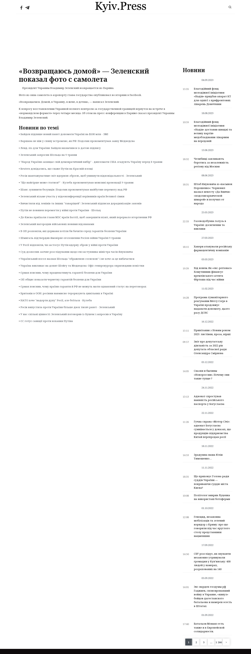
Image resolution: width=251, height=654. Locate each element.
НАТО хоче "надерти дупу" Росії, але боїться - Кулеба (56, 300)
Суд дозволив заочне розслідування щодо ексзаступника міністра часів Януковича (76, 251)
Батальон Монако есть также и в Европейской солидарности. (209, 627)
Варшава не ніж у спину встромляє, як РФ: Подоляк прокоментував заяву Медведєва (77, 141)
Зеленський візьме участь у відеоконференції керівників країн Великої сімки (72, 196)
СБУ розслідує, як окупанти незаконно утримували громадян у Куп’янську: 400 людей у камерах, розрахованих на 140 (212, 561)
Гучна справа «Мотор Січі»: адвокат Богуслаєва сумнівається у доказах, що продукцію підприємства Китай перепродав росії (212, 429)
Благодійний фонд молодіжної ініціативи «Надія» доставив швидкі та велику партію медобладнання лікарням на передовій (213, 131)
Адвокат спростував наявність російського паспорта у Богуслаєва (209, 400)
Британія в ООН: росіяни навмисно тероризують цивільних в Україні (66, 293)
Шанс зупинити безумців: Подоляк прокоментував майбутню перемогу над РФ (73, 189)
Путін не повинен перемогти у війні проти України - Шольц (60, 210)
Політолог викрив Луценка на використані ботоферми (212, 497)
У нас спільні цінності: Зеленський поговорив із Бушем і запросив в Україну (71, 314)
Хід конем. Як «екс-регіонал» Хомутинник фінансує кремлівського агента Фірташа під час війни (213, 273)
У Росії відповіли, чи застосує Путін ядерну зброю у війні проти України (69, 245)
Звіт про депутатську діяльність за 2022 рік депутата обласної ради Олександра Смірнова (210, 347)
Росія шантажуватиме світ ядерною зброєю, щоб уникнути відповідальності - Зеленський (81, 175)
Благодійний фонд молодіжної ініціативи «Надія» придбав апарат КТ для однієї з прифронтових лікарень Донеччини (212, 96)
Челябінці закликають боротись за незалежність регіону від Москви (211, 162)
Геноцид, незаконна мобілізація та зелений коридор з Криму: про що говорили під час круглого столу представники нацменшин (212, 526)
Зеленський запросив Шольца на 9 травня (48, 154)
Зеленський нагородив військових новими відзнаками (57, 224)
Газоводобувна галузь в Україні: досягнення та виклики (210, 224)
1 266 (219, 642)
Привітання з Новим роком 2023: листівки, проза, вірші (212, 332)
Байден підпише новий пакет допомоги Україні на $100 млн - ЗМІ (64, 134)
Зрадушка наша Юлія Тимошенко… (208, 456)
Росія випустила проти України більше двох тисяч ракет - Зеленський (67, 307)
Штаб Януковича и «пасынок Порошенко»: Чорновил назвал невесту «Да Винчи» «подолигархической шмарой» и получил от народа (213, 193)
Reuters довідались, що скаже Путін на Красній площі (56, 168)
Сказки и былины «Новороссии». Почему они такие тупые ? (211, 374)
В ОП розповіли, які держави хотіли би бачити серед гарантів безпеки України (73, 231)
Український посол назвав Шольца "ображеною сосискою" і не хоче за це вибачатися (77, 258)
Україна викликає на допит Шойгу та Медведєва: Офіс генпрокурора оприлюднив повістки (82, 265)
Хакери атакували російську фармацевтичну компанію (213, 248)
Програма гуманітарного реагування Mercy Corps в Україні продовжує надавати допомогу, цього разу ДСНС (212, 304)
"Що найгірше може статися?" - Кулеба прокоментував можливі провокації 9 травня (77, 182)
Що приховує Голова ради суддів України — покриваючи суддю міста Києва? (211, 482)
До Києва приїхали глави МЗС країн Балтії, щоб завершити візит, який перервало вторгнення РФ (86, 217)
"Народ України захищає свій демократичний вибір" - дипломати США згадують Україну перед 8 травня (91, 161)
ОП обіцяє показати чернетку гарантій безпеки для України (60, 279)
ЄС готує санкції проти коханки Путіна (46, 321)
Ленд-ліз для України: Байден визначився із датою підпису (60, 148)
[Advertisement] (125, 39)
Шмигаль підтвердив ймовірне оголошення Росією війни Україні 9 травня (70, 238)
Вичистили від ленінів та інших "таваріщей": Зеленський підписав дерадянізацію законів (81, 203)
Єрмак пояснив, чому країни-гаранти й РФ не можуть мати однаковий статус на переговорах (83, 286)
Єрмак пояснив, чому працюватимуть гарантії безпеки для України (66, 272)
